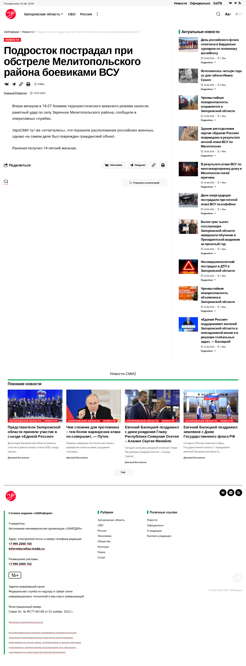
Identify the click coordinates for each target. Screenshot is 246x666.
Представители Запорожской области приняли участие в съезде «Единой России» (34, 432)
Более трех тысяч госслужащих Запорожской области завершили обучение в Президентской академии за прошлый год (220, 233)
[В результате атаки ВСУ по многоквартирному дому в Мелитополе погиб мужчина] (188, 169)
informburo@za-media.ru (27, 548)
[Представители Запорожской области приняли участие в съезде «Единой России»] (35, 406)
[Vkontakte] (230, 3)
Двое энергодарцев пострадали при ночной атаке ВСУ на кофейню (219, 199)
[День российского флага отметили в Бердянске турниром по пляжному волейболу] (188, 44)
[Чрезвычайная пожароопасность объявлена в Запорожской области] (188, 293)
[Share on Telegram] (14, 84)
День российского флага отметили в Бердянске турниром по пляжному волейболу (220, 46)
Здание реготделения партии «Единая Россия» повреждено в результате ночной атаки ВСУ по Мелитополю (220, 137)
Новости (180, 3)
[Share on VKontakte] (6, 84)
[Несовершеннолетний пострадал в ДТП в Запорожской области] (188, 266)
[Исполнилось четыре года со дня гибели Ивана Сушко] (188, 76)
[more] (97, 14)
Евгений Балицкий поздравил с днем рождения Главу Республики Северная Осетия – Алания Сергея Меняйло (152, 434)
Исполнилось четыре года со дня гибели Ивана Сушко (221, 75)
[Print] (28, 84)
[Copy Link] (21, 84)
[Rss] (239, 3)
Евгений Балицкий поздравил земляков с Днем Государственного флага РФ (211, 432)
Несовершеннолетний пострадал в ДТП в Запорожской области (218, 266)
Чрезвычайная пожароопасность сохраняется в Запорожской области (218, 104)
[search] (218, 14)
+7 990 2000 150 (20, 543)
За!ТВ (217, 3)
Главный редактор (15, 93)
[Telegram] (235, 3)
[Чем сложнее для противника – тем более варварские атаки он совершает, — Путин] (93, 406)
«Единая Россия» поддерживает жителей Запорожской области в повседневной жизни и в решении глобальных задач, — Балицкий (219, 330)
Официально (200, 3)
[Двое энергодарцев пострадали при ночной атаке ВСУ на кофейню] (188, 200)
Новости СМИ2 (123, 373)
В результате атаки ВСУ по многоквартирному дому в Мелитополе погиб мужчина (221, 171)
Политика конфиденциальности (26, 622)
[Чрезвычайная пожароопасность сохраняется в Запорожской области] (188, 102)
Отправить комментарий (146, 182)
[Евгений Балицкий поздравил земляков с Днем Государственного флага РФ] (211, 406)
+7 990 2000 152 (20, 564)
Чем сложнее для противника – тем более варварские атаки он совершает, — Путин (93, 432)
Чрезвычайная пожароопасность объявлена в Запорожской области (218, 295)
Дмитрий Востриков (18, 457)
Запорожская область (25, 420)
